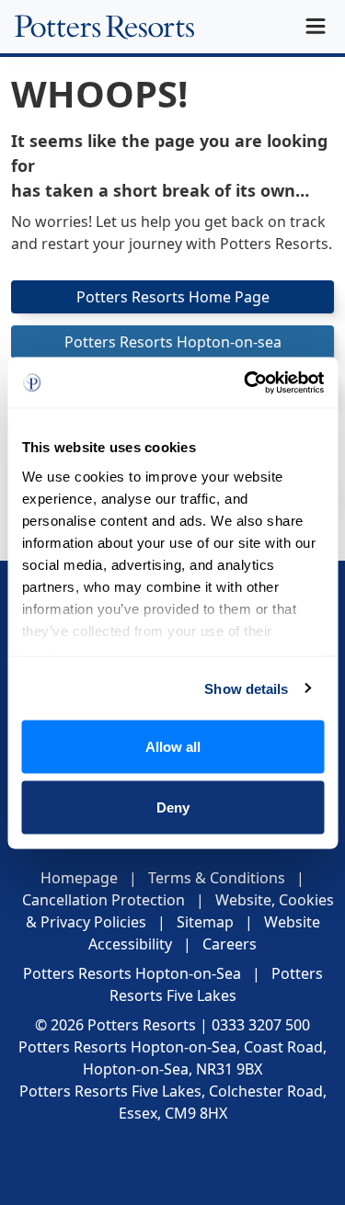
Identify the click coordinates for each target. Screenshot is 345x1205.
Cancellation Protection (103, 900)
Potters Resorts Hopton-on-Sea (132, 973)
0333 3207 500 (261, 1025)
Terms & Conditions (216, 878)
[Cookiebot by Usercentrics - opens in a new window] (245, 382)
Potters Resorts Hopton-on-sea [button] (173, 342)
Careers (229, 944)
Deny (173, 806)
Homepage (79, 878)
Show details (246, 688)
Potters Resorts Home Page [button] (173, 297)
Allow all (173, 747)
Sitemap (205, 922)
